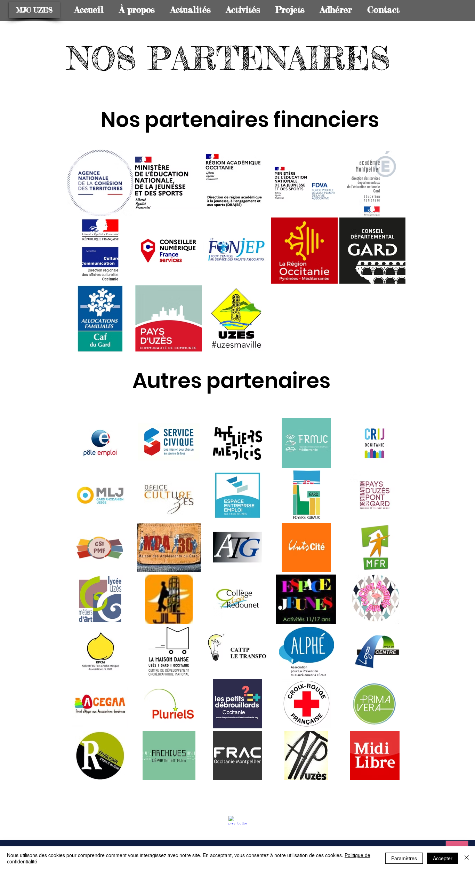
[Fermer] (466, 858)
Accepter (442, 858)
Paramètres (404, 858)
